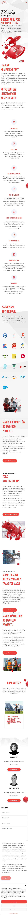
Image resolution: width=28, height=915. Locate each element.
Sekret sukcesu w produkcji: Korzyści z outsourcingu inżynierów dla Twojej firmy (14, 720)
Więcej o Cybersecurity (11, 514)
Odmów (14, 906)
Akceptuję (14, 902)
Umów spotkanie (14, 769)
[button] (26, 885)
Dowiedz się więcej (10, 460)
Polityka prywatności (13, 913)
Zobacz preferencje (14, 910)
